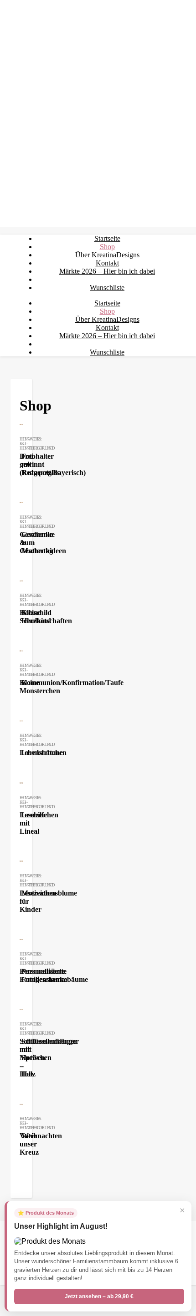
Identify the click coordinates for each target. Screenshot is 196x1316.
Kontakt (107, 263)
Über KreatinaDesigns (107, 255)
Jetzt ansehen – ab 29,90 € (99, 1296)
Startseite (107, 238)
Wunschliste (107, 287)
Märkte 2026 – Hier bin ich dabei (107, 271)
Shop (107, 246)
